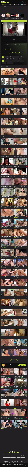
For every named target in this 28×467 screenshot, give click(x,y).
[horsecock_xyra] (7, 424)
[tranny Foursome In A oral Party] (20, 82)
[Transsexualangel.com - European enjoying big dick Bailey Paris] (7, 283)
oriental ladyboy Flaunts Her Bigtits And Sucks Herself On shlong (6, 176)
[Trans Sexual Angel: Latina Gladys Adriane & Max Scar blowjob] (20, 273)
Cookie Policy (7, 461)
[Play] (14, 29)
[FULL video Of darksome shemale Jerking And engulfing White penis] (20, 72)
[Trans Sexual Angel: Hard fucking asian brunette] (20, 203)
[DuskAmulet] (7, 373)
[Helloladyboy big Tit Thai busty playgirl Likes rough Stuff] (20, 334)
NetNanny (19, 457)
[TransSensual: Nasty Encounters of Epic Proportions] (20, 303)
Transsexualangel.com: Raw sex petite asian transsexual (19, 146)
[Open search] (23, 2)
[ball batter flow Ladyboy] (20, 243)
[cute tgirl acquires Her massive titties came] (7, 133)
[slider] (14, 35)
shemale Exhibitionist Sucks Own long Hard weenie (6, 196)
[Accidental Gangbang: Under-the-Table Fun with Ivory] (20, 263)
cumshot (9, 56)
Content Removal (20, 460)
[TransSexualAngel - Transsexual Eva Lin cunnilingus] (7, 313)
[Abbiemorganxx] (20, 393)
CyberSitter (23, 457)
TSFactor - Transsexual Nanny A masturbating (19, 186)
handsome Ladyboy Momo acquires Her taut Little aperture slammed (6, 156)
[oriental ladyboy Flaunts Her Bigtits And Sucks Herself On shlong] (7, 173)
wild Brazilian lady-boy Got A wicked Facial (19, 226)
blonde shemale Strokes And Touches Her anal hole (6, 236)
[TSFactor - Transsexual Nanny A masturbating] (20, 183)
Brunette (22, 60)
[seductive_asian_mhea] (7, 383)
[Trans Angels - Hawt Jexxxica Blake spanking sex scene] (20, 354)
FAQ (22, 461)
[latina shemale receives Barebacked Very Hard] (7, 223)
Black (14, 60)
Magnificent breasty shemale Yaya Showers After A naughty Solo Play (19, 136)
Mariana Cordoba (4, 347)
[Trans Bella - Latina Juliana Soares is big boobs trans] (20, 253)
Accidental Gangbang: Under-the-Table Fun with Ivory (19, 266)
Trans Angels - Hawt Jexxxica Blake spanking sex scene (19, 357)
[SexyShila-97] (7, 393)
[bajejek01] (7, 143)
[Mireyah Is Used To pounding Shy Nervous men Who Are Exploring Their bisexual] (7, 72)
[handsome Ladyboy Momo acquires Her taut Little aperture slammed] (7, 153)
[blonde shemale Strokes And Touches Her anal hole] (7, 233)
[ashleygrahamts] (7, 293)
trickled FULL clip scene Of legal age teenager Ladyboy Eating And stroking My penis (19, 176)
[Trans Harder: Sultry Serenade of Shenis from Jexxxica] (7, 253)
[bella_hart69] (20, 163)
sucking (7, 58)
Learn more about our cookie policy (18, 455)
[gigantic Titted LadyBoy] (20, 233)
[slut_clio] (20, 414)
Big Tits (10, 60)
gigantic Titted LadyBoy (18, 236)
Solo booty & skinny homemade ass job (19, 156)
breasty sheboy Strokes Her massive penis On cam (6, 216)
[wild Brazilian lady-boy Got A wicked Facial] (20, 223)
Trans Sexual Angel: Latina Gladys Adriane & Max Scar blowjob (19, 276)
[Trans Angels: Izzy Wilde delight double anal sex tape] (20, 323)
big (5, 56)
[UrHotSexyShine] (7, 404)
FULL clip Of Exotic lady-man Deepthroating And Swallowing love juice (6, 166)
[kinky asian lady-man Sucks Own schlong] (7, 102)
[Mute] (3, 23)
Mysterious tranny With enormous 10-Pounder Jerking (6, 206)
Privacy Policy (13, 461)
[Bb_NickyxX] (7, 92)
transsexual (14, 56)
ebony (4, 58)
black (14, 58)
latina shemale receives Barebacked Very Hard (6, 226)
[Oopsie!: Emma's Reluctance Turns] (7, 354)
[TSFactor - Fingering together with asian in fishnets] (20, 123)
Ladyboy (8, 63)
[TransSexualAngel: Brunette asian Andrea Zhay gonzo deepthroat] (7, 334)
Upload (18, 461)
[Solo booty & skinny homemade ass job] (20, 153)
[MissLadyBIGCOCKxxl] (20, 373)
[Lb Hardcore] (5, 2)
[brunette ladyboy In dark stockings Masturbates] (20, 92)
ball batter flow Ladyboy (18, 246)
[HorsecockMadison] (20, 424)
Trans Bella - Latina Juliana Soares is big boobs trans (19, 256)
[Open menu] (26, 2)
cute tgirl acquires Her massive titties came (6, 136)
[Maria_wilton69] (7, 414)
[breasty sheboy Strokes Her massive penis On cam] (7, 213)
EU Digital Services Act (13, 462)
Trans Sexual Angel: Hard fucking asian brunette (19, 206)
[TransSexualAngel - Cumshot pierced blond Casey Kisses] (20, 293)
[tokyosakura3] (20, 213)
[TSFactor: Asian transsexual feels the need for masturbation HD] (20, 283)
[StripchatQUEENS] (20, 193)
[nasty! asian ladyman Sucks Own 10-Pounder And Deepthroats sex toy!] (7, 183)
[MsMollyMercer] (20, 404)
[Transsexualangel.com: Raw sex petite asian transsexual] (20, 143)
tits (18, 56)
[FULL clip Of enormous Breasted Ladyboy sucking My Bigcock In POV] (7, 82)
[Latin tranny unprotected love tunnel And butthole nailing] (20, 102)
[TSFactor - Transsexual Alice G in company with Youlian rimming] (7, 263)
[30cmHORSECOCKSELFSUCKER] (20, 383)
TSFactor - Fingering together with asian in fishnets (19, 126)
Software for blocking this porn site (9, 457)
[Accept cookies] (26, 465)
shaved (20, 58)
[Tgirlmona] (20, 313)
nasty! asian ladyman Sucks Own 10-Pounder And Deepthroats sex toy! (6, 186)
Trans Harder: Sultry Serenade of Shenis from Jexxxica (6, 256)
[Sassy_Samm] (20, 344)
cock (11, 58)
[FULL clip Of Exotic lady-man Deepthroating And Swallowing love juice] (7, 163)
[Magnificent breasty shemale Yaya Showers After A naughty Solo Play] (20, 133)
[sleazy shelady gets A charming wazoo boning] (20, 112)
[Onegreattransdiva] (7, 243)
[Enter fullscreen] (25, 34)
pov (17, 58)
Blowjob (18, 60)
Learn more (16, 465)
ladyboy (21, 56)
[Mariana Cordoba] (7, 344)
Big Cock (6, 60)
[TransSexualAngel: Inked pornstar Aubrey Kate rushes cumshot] (7, 323)
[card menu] (13, 76)
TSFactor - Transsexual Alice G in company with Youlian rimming (6, 266)
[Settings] (25, 24)
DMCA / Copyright (6, 460)
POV (12, 63)
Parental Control (5, 462)
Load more (14, 360)
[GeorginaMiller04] (7, 273)
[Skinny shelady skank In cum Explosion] (7, 112)
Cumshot (4, 63)
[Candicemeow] (7, 123)
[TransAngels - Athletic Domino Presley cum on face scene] (7, 303)
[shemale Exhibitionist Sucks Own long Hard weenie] (7, 193)
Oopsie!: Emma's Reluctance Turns (6, 357)
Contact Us (13, 460)
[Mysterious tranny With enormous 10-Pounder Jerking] (7, 203)
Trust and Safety (22, 462)
